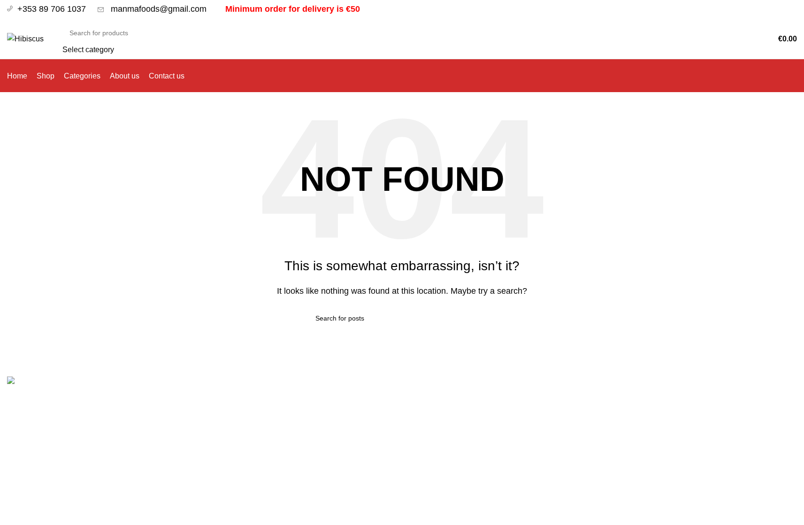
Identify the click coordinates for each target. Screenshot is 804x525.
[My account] (729, 39)
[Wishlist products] (742, 39)
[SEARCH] (699, 39)
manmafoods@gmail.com (157, 9)
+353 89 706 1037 (52, 9)
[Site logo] (25, 38)
